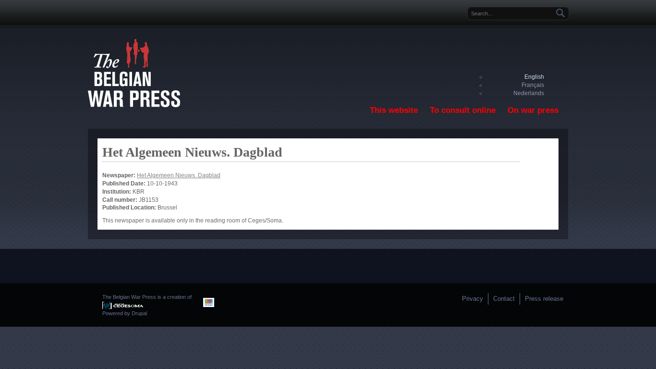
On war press (533, 110)
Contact (504, 298)
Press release (544, 298)
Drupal (139, 313)
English (534, 77)
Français (533, 85)
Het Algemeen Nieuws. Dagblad (178, 175)
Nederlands (528, 93)
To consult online (463, 110)
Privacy (472, 298)
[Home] (134, 105)
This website (394, 110)
